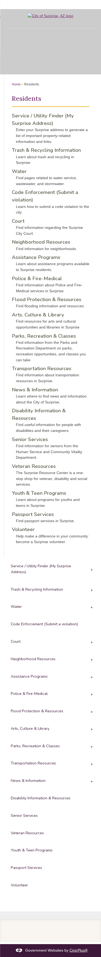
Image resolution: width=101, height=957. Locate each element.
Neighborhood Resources (41, 242)
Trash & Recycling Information (46, 150)
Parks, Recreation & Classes (44, 336)
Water (19, 171)
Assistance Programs (36, 257)
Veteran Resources (34, 466)
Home (16, 84)
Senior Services (30, 439)
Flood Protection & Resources (46, 299)
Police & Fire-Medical (37, 278)
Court (18, 221)
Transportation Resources (41, 368)
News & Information (35, 389)
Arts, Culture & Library (38, 314)
